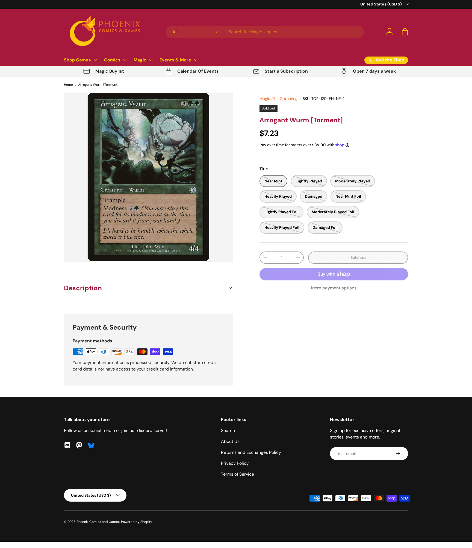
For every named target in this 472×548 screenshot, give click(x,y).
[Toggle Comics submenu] (125, 60)
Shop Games (77, 60)
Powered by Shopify (136, 522)
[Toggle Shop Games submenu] (95, 60)
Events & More (175, 60)
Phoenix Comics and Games (98, 522)
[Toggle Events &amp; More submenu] (195, 60)
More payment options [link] (333, 288)
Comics (112, 60)
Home (68, 84)
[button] (405, 32)
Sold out (358, 257)
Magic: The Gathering (278, 98)
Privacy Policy (235, 463)
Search (228, 430)
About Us (230, 441)
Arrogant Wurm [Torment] (98, 84)
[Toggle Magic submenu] (151, 60)
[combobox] (265, 32)
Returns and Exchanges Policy (251, 452)
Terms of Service (237, 474)
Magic (140, 60)
